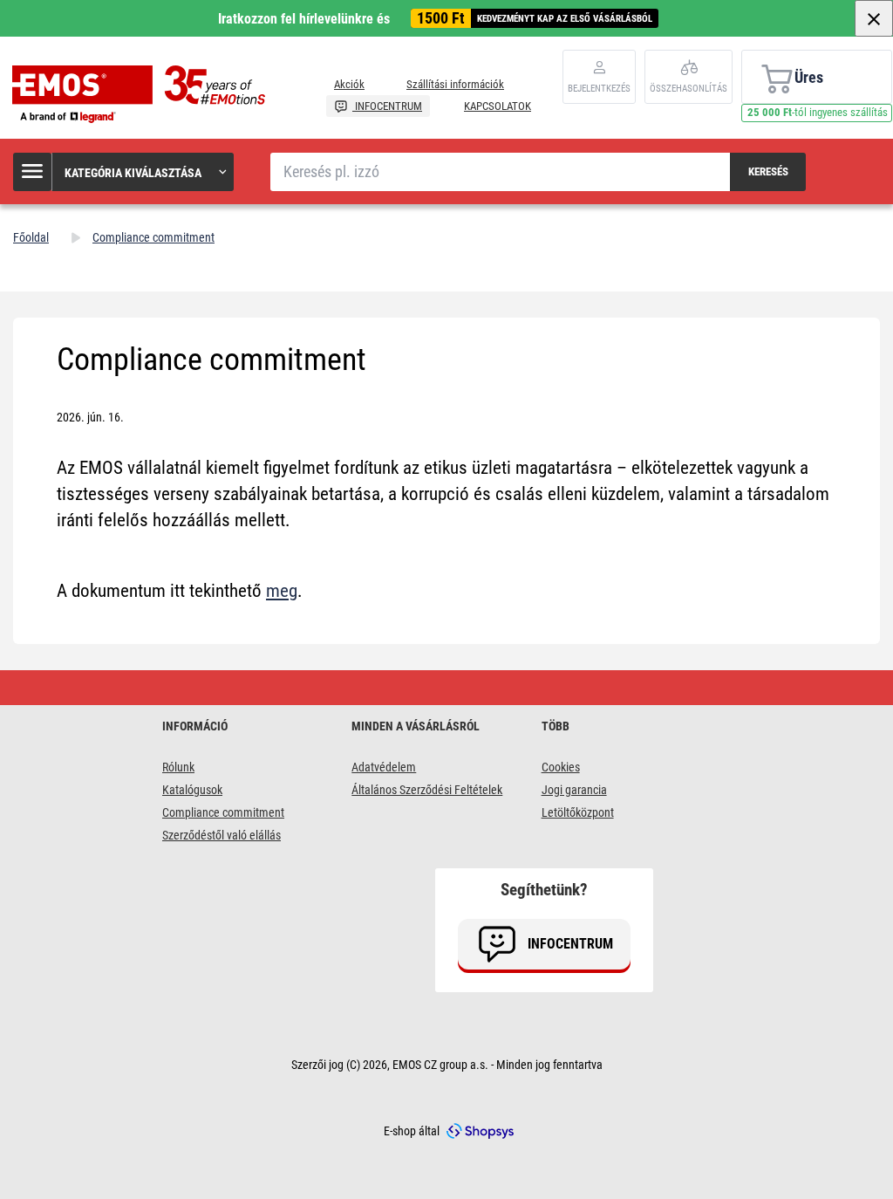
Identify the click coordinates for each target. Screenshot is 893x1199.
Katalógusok (192, 790)
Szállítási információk (455, 84)
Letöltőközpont (578, 812)
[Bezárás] (874, 18)
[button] (124, 172)
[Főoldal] (143, 94)
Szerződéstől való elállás (221, 835)
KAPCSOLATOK (497, 106)
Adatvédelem (383, 767)
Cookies (561, 767)
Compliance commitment (223, 812)
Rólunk (178, 767)
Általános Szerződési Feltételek (426, 790)
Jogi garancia (574, 790)
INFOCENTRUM (387, 106)
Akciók (349, 84)
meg (281, 590)
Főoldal (31, 237)
